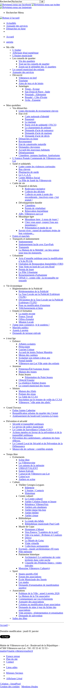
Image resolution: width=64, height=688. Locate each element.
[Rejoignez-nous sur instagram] (16, 7)
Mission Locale (26, 322)
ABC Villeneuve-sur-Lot (31, 213)
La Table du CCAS (28, 396)
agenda (9, 42)
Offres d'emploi (26, 319)
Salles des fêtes (19, 618)
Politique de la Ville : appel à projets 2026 (39, 593)
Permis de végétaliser (35, 208)
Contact (10, 661)
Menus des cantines (28, 355)
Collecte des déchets (35, 191)
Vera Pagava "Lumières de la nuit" (42, 532)
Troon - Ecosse (32, 89)
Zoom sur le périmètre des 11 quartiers (37, 66)
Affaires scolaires (27, 344)
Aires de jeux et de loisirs (31, 83)
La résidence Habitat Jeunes (32, 383)
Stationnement (26, 241)
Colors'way (24, 476)
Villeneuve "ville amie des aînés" (35, 402)
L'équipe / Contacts (34, 490)
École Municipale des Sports (33, 579)
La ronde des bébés (34, 521)
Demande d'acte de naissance (39, 130)
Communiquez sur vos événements (36, 599)
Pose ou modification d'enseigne (34, 305)
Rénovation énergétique (36, 211)
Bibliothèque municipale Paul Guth (42, 523)
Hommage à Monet (34, 529)
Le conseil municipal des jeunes (34, 385)
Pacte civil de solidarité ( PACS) (40, 124)
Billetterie (29, 487)
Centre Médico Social (29, 177)
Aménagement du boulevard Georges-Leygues (35, 416)
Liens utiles (11, 667)
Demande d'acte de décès (37, 136)
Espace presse (13, 656)
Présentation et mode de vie (38, 227)
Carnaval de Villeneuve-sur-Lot (34, 473)
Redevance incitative (35, 188)
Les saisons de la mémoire (31, 465)
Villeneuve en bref (28, 77)
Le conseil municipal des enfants (28, 69)
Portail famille (25, 360)
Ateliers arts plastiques (36, 507)
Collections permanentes (37, 546)
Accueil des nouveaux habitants (34, 150)
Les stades (24, 582)
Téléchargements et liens (31, 308)
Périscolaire (24, 346)
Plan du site (12, 659)
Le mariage (30, 122)
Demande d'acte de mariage (38, 133)
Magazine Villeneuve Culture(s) (34, 568)
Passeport (29, 119)
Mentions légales (29, 686)
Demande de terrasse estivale (26, 333)
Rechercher (5, 1)
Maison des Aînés (27, 391)
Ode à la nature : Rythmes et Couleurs (43, 535)
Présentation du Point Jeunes (39, 377)
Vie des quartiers (27, 61)
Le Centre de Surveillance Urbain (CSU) (32, 429)
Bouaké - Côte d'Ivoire (36, 97)
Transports (24, 247)
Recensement (25, 141)
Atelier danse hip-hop (35, 510)
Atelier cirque (31, 515)
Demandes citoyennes (29, 147)
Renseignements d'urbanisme (33, 275)
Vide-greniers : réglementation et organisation (41, 613)
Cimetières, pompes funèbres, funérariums (39, 155)
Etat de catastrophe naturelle (32, 144)
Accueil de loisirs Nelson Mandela (35, 352)
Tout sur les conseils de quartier (34, 64)
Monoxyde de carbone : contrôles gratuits (32, 449)
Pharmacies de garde (29, 172)
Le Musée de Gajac (34, 540)
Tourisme (23, 80)
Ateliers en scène (27, 479)
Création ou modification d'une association (39, 604)
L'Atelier (16, 50)
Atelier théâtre (32, 512)
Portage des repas (27, 394)
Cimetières (30, 205)
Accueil (10, 36)
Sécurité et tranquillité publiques (28, 424)
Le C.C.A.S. (25, 175)
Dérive (28, 537)
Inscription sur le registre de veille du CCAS (40, 399)
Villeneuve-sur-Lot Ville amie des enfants (39, 363)
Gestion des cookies (10, 686)
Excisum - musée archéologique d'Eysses (39, 549)
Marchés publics (20, 327)
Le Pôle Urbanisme (28, 272)
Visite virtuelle (32, 543)
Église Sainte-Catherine (23, 410)
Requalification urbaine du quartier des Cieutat (35, 413)
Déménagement (26, 152)
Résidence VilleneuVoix (36, 504)
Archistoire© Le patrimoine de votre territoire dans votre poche (42, 558)
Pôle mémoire (25, 551)
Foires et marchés (21, 236)
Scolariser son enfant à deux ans (34, 358)
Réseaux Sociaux (14, 673)
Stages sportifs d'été (28, 574)
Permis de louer (26, 269)
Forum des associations (30, 576)
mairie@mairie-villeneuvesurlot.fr (16, 651)
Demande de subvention (30, 615)
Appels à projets (20, 330)
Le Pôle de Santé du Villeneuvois (35, 180)
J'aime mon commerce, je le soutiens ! (30, 324)
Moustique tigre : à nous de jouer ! (41, 219)
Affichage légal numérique (25, 52)
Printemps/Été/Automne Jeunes (34, 369)
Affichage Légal (14, 678)
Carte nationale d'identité (37, 116)
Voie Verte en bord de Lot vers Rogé (37, 266)
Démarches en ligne (28, 138)
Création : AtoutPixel (10, 683)
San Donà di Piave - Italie (37, 91)
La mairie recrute (27, 313)
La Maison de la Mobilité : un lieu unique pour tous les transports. (39, 251)
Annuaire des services (23, 72)
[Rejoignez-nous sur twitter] (46, 4)
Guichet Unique (26, 349)
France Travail (26, 316)
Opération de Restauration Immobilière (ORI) (41, 264)
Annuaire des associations (31, 601)
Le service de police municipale (27, 426)
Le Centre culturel (34, 498)
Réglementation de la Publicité (33, 291)
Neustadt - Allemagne (35, 94)
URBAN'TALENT (28, 468)
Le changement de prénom (38, 127)
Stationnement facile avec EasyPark (36, 244)
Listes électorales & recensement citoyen (38, 111)
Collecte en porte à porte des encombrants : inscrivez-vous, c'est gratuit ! (42, 197)
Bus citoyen (24, 169)
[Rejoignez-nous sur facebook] (15, 4)
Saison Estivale (26, 471)
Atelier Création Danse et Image (40, 501)
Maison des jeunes (28, 371)
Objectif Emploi (26, 380)
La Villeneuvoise (27, 462)
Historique (30, 493)
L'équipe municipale (22, 55)
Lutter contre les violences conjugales (37, 166)
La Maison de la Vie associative (34, 596)
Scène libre (24, 460)
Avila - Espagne (33, 100)
